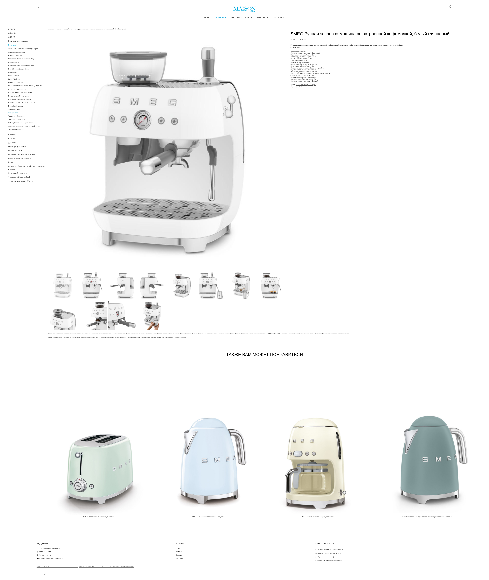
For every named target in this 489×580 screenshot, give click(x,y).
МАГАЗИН (221, 17)
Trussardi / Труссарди (16, 119)
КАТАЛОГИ (279, 17)
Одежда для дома (17, 146)
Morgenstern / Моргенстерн (19, 96)
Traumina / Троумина (16, 116)
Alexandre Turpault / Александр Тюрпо (23, 49)
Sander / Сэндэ (14, 109)
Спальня (12, 135)
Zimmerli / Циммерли (16, 130)
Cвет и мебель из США (19, 158)
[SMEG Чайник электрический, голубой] (210, 437)
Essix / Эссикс (13, 76)
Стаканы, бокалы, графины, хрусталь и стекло (27, 167)
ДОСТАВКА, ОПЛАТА (241, 17)
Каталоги (179, 558)
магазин (51, 29)
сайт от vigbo (42, 574)
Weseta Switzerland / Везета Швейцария (24, 126)
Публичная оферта (44, 555)
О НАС (207, 17)
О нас (178, 548)
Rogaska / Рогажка (15, 106)
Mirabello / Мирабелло (17, 89)
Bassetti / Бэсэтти (15, 55)
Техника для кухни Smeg (20, 181)
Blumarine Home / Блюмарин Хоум (21, 59)
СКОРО (11, 37)
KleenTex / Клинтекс (16, 82)
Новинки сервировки (18, 41)
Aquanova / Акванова (16, 52)
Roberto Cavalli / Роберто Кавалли (21, 103)
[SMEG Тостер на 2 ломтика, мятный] (100, 437)
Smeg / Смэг (13, 113)
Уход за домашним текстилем (48, 548)
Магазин (179, 551)
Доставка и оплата (44, 551)
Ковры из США (15, 150)
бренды (59, 29)
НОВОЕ (12, 29)
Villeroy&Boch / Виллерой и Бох (20, 123)
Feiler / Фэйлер (14, 79)
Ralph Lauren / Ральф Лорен (19, 99)
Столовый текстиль (17, 173)
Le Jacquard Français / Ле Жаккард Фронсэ (25, 86)
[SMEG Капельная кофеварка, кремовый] (319, 437)
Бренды (12, 45)
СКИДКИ (12, 33)
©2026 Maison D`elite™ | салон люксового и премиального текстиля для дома (57, 567)
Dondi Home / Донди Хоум (18, 69)
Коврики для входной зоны (21, 154)
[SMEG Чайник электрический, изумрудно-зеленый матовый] (429, 437)
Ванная (12, 139)
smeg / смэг (68, 29)
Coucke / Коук (13, 62)
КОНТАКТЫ (263, 17)
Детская (12, 143)
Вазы (10, 162)
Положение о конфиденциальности (50, 558)
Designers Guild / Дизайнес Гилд (21, 66)
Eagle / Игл (12, 72)
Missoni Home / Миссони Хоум (20, 92)
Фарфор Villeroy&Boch (19, 177)
